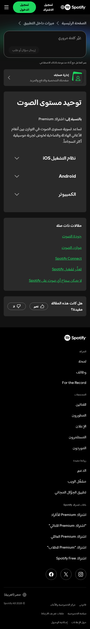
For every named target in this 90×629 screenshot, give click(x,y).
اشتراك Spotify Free (71, 558)
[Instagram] (80, 574)
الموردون (79, 447)
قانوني (82, 605)
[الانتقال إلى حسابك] (10, 77)
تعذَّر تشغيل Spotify (67, 269)
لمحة (82, 361)
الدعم (81, 470)
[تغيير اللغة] (62, 7)
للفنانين (81, 404)
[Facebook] (51, 574)
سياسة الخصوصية (77, 613)
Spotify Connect (68, 258)
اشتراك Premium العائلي (68, 536)
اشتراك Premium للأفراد (68, 514)
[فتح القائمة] (6, 7)
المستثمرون (77, 436)
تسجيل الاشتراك (48, 7)
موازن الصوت (72, 247)
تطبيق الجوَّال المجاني (70, 492)
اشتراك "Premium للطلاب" (66, 547)
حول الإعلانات (78, 622)
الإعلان (81, 426)
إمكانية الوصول (59, 622)
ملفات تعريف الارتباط (52, 613)
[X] (66, 574)
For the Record (74, 382)
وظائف (81, 372)
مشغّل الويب (77, 481)
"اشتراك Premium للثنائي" (67, 525)
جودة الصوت (72, 236)
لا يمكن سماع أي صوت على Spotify (55, 280)
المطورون (79, 415)
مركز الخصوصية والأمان (62, 605)
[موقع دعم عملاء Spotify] (75, 7)
